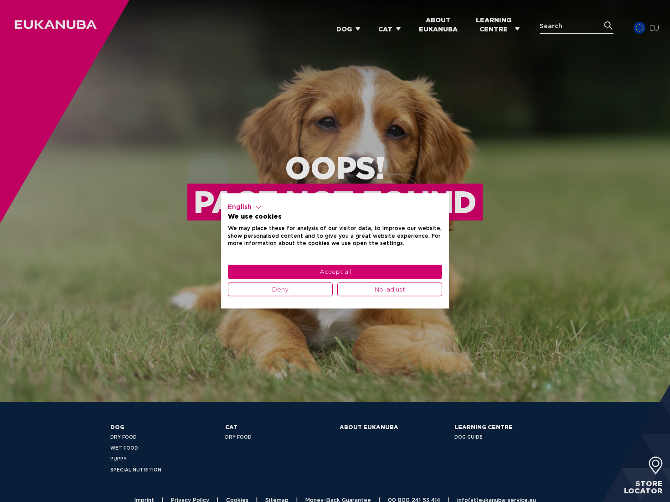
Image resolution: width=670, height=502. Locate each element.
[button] (245, 207)
